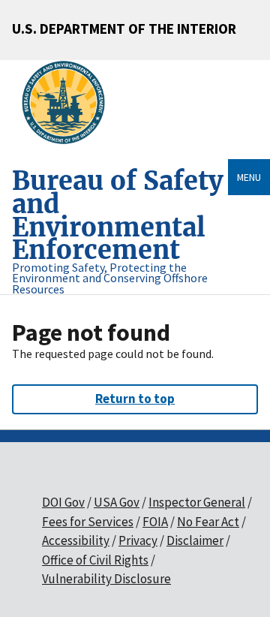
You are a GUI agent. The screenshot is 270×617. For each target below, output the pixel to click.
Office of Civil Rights (95, 560)
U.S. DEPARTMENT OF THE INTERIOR (124, 29)
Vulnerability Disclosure (106, 578)
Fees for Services (88, 521)
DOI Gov (63, 502)
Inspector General (196, 502)
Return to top (135, 398)
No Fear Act (208, 521)
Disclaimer (195, 540)
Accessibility (76, 540)
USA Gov (117, 502)
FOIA (155, 521)
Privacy (138, 540)
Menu (249, 177)
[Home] (69, 103)
